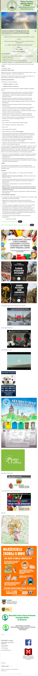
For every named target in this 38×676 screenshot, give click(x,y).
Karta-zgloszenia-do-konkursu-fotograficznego (9, 221)
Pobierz (20, 221)
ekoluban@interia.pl (6, 650)
